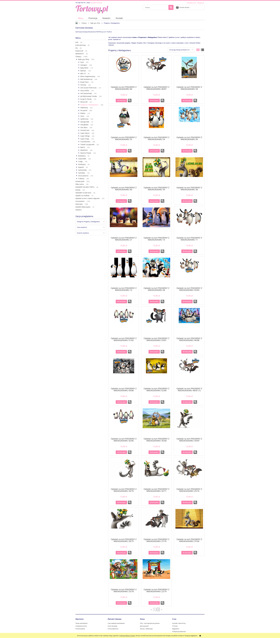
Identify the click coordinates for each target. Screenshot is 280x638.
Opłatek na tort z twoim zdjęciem (87, 198)
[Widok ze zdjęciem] (198, 50)
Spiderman (84, 119)
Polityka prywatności (179, 631)
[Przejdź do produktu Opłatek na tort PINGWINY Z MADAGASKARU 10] (123, 271)
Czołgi (80, 161)
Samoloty (81, 173)
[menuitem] (80, 18)
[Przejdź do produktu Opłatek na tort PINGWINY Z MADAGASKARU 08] (156, 271)
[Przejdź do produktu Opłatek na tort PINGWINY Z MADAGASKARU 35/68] (156, 422)
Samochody (82, 170)
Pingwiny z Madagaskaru (89, 105)
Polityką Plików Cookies (127, 636)
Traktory (81, 178)
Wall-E (82, 147)
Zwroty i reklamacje (146, 629)
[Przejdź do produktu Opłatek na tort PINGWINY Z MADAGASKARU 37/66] (189, 522)
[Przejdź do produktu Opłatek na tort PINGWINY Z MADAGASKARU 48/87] (156, 70)
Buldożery (82, 156)
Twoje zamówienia (81, 623)
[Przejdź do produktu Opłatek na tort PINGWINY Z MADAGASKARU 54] (156, 120)
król (76, 42)
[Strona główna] (91, 9)
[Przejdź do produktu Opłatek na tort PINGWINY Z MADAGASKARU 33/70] (123, 472)
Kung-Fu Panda (86, 99)
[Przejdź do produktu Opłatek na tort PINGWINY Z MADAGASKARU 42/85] (123, 422)
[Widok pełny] (202, 50)
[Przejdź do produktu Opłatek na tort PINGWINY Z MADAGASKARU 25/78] (123, 572)
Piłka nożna (79, 184)
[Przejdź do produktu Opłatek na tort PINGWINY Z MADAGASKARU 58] (189, 70)
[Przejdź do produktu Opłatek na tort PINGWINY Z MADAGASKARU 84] (123, 70)
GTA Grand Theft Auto (88, 88)
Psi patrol (83, 110)
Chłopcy (78, 56)
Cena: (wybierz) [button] (82, 227)
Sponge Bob (84, 122)
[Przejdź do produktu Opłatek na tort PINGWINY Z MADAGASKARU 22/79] (156, 572)
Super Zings (84, 139)
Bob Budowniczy (86, 79)
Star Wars (84, 127)
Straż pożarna (83, 176)
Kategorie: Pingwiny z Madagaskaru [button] (88, 222)
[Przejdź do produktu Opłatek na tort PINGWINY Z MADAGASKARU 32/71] (156, 472)
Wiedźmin (84, 150)
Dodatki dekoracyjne (82, 207)
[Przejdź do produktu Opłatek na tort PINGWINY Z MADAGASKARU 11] (189, 221)
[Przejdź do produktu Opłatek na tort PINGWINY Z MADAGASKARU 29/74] (189, 472)
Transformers (85, 142)
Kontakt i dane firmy (179, 623)
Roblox (82, 113)
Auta (82, 62)
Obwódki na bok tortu (83, 193)
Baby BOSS (84, 68)
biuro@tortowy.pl (96, 3)
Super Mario (84, 133)
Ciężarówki (82, 159)
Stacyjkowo (84, 125)
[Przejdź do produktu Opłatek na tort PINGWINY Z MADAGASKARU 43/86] (123, 372)
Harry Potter (84, 91)
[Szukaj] (170, 7)
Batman (83, 71)
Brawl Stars (84, 82)
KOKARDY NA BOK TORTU (84, 187)
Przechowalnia (80, 629)
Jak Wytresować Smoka (88, 96)
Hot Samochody (86, 93)
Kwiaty (77, 190)
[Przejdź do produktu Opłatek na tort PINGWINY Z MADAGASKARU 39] (156, 171)
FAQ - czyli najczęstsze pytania (149, 623)
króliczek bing (80, 45)
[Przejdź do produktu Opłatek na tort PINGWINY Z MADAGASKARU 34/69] (189, 422)
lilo (76, 48)
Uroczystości (80, 201)
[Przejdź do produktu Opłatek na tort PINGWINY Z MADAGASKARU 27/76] (156, 522)
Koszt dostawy (112, 626)
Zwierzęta (79, 204)
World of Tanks (85, 153)
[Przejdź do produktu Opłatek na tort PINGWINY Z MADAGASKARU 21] (123, 221)
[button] (129, 100)
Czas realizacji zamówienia (116, 623)
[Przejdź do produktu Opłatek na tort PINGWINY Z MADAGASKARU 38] (189, 171)
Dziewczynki (79, 181)
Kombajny (82, 164)
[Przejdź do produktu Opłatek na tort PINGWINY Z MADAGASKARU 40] (123, 171)
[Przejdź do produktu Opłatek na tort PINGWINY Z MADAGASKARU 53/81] (156, 321)
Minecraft (84, 102)
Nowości (78, 210)
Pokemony (84, 108)
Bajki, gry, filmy (83, 59)
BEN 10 (83, 73)
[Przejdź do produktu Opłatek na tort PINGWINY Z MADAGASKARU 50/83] (189, 271)
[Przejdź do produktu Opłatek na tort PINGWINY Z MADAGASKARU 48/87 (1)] (189, 372)
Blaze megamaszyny (87, 76)
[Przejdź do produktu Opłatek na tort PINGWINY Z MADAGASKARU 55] (123, 120)
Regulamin (175, 629)
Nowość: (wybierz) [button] (83, 233)
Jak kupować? (144, 626)
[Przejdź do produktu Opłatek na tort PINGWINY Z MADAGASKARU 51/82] (123, 321)
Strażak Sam (84, 130)
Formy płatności (113, 629)
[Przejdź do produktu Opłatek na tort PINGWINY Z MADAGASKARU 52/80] (156, 372)
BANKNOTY (79, 54)
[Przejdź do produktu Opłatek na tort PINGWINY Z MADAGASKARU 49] (189, 120)
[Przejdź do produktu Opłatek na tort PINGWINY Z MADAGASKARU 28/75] (123, 522)
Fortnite (83, 85)
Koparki (81, 167)
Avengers (83, 65)
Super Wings (85, 136)
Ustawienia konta (81, 626)
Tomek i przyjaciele (87, 144)
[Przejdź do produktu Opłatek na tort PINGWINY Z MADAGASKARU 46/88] (189, 321)
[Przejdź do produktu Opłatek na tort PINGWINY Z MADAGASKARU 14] (156, 221)
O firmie (175, 626)
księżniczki (79, 51)
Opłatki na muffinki (82, 196)
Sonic (82, 116)
